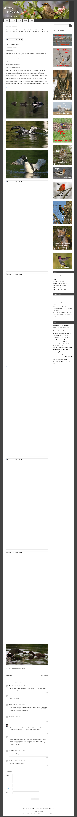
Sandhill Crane (66, 354)
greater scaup (63, 335)
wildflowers (65, 359)
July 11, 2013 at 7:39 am (20, 685)
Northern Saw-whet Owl (64, 344)
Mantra (47, 813)
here (24, 668)
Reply (47, 692)
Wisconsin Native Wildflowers (60, 361)
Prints (41, 808)
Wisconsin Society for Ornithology (60, 289)
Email (7, 788)
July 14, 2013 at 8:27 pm (17, 736)
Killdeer (56, 341)
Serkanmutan (11, 750)
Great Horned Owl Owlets (65, 337)
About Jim (13, 20)
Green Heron (56, 340)
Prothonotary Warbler (61, 345)
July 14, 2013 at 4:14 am (20, 724)
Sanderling (60, 354)
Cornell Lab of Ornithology (59, 281)
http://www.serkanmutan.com (15, 754)
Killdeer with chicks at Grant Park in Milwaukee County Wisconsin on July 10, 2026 (63, 308)
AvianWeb (56, 279)
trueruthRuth (11, 725)
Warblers (55, 359)
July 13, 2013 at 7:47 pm (17, 716)
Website (7, 792)
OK (70, 25)
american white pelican (64, 325)
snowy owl (68, 356)
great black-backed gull (62, 333)
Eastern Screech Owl (59, 331)
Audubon (56, 277)
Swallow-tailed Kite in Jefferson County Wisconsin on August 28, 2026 (62, 302)
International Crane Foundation (60, 285)
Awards (31, 20)
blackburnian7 (12, 760)
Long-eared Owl (62, 342)
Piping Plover (55, 345)
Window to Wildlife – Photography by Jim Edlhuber (32, 813)
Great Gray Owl (9, 675)
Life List (19, 20)
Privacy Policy (62, 318)
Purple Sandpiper (67, 345)
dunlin (63, 328)
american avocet (56, 325)
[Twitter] (70, 815)
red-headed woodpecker (63, 347)
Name (7, 784)
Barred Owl (56, 327)
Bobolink (54, 328)
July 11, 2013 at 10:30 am (21, 695)
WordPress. (52, 813)
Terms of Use (51, 808)
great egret (58, 335)
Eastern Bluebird (44, 675)
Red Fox (57, 349)
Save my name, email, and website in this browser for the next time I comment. (20, 796)
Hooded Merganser (64, 339)
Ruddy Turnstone (64, 352)
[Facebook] (68, 815)
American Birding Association (59, 275)
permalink (12, 671)
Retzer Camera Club (58, 287)
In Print (25, 20)
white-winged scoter (60, 359)
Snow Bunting (61, 356)
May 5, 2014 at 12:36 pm (20, 750)
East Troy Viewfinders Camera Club (60, 283)
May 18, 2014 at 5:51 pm (20, 760)
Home (7, 20)
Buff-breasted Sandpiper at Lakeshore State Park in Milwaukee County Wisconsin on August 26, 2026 (63, 314)
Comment (7, 776)
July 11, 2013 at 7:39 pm (20, 704)
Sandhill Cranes (56, 356)
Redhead (60, 349)
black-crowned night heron (64, 327)
